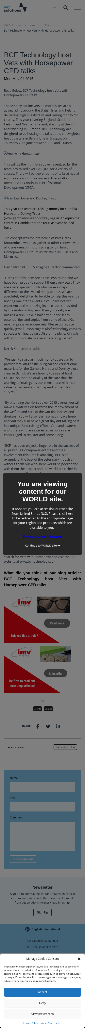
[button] (79, 959)
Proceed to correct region (42, 536)
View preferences (42, 1013)
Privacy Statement (50, 1023)
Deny (42, 1003)
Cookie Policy (30, 1023)
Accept (42, 992)
